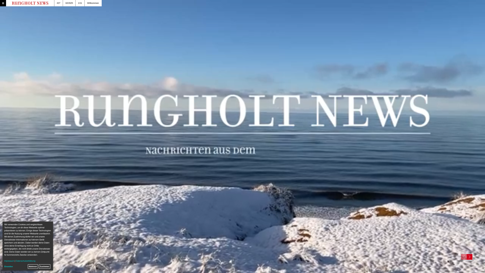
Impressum (9, 260)
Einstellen (8, 266)
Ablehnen (33, 266)
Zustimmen (44, 266)
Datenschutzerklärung (25, 260)
